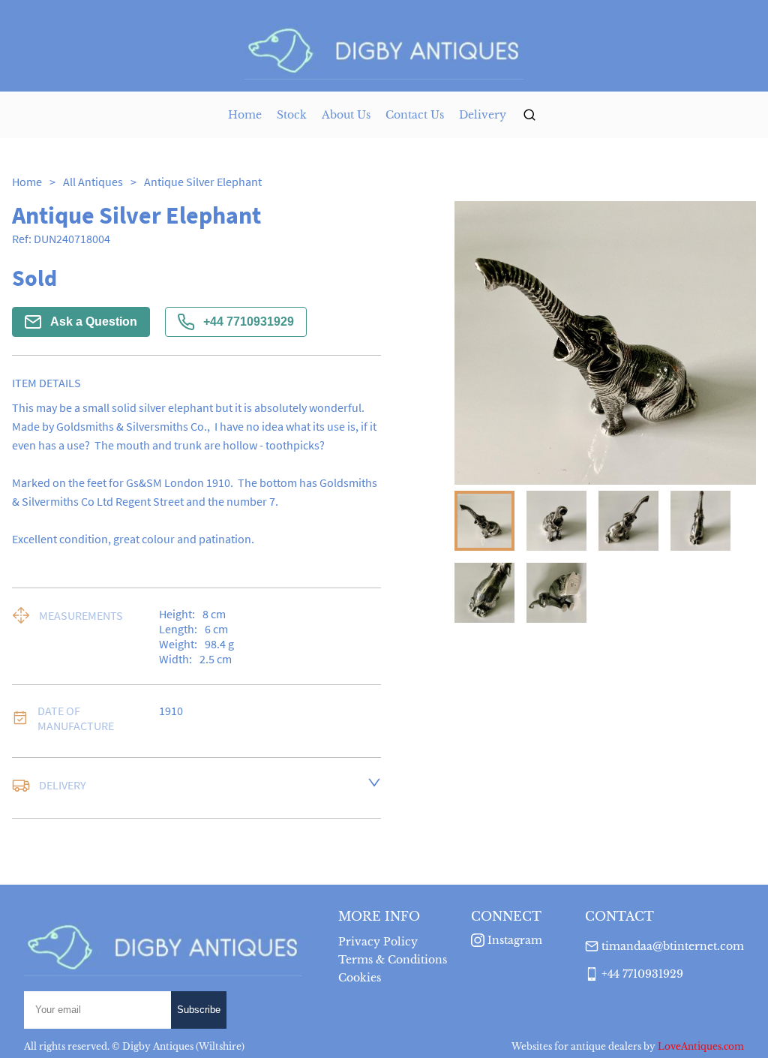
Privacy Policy (378, 941)
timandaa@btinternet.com (673, 946)
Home (245, 115)
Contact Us (415, 115)
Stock (292, 115)
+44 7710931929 (248, 321)
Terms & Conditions (392, 959)
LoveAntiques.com (701, 1046)
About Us (346, 115)
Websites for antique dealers (576, 1046)
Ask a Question (93, 321)
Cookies (359, 977)
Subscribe (198, 1009)
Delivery (482, 115)
